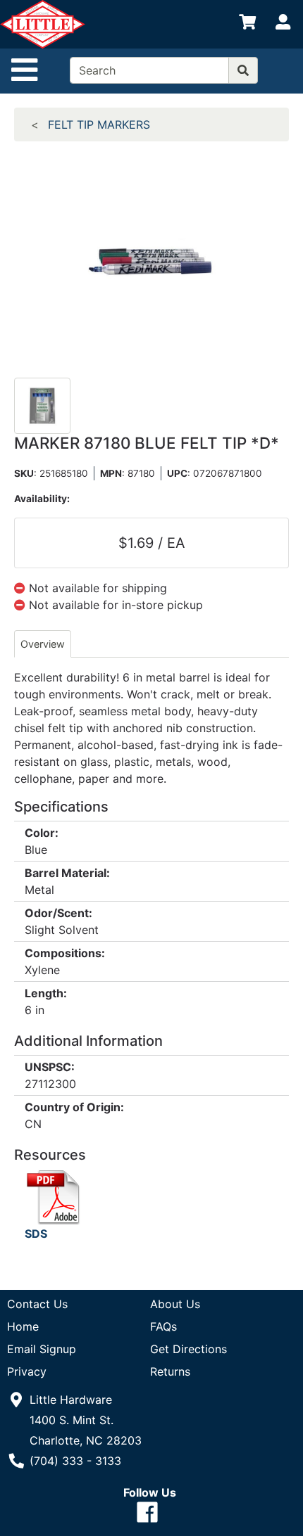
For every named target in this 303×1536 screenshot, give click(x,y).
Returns (170, 1371)
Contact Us (37, 1304)
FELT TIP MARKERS (99, 124)
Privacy (27, 1371)
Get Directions (188, 1349)
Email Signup (41, 1349)
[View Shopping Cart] (247, 25)
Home (23, 1326)
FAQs (163, 1326)
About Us (175, 1304)
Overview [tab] (42, 644)
